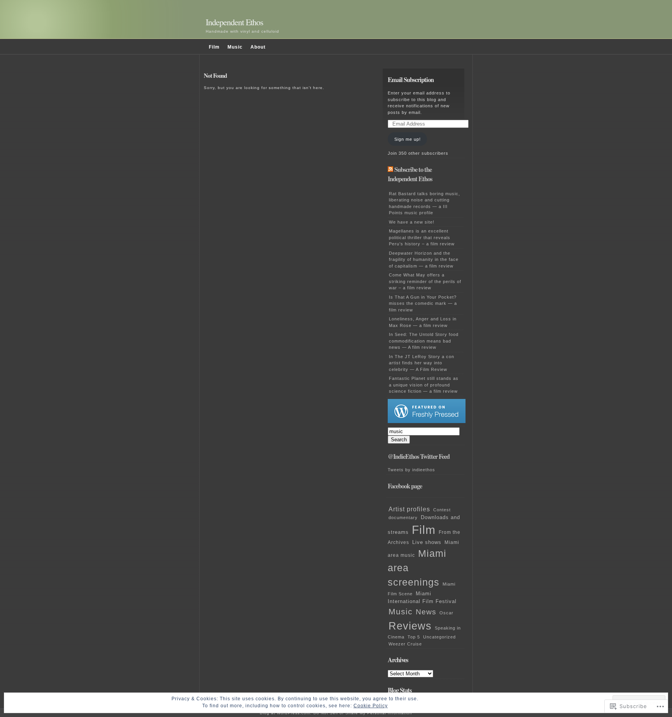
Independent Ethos (234, 22)
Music (235, 47)
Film (214, 47)
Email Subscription (411, 79)
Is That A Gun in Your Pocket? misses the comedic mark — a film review (423, 303)
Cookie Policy (371, 705)
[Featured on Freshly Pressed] (427, 421)
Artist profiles (409, 508)
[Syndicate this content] (390, 169)
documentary (403, 517)
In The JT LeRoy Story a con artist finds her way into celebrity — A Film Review (421, 363)
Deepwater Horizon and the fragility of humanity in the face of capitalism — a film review (423, 259)
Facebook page (405, 486)
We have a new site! (411, 222)
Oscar (446, 612)
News (426, 612)
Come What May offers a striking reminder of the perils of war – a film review (425, 281)
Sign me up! (407, 139)
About (258, 47)
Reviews (410, 626)
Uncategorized (439, 637)
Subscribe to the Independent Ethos (410, 174)
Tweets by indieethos (411, 469)
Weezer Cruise (405, 644)
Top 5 (414, 637)
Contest (442, 509)
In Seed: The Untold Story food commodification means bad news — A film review (423, 341)
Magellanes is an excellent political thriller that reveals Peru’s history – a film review (422, 237)
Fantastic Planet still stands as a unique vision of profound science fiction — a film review (423, 384)
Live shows (426, 542)
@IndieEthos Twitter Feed (419, 456)
